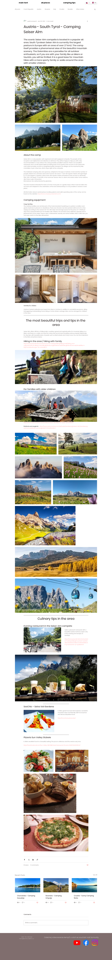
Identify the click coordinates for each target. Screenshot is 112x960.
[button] (95, 9)
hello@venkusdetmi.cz (26, 938)
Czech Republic (28, 9)
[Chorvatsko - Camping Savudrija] (27, 885)
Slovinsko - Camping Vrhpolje (54, 897)
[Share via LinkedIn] (33, 859)
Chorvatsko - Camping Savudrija (26, 897)
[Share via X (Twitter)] (29, 859)
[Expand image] (37, 138)
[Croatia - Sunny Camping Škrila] (84, 885)
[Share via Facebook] (24, 859)
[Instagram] (95, 943)
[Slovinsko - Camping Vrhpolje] (56, 885)
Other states (80, 9)
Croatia (61, 9)
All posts (17, 9)
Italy (54, 9)
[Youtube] (77, 943)
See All (95, 875)
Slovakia (70, 9)
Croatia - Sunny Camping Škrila (84, 897)
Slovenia (47, 9)
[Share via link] (37, 859)
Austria (39, 9)
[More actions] (87, 21)
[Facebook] (86, 943)
